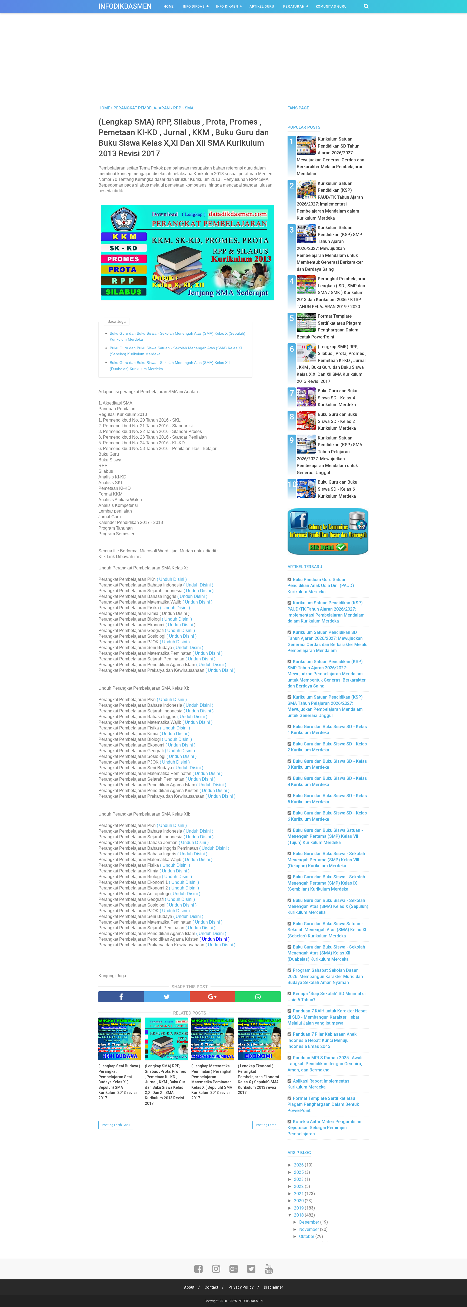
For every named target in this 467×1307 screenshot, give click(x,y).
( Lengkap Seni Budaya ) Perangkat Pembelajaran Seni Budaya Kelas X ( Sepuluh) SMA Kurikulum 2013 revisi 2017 (119, 1082)
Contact (211, 1287)
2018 (299, 1215)
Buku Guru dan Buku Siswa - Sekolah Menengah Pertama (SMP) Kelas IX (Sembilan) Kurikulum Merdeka (326, 883)
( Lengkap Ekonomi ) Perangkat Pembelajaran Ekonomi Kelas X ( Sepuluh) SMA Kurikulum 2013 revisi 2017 (258, 1079)
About (189, 1287)
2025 (299, 1172)
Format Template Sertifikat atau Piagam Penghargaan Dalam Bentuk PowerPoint (323, 1104)
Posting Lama (266, 1125)
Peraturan (293, 6)
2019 (299, 1208)
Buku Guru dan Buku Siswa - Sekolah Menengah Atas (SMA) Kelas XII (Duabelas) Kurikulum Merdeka (170, 365)
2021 (299, 1193)
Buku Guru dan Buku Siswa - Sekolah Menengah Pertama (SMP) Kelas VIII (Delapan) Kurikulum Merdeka (326, 859)
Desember (309, 1222)
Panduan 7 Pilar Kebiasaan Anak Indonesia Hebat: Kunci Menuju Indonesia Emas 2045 (322, 1040)
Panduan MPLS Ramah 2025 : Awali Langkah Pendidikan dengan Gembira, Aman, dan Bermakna (325, 1064)
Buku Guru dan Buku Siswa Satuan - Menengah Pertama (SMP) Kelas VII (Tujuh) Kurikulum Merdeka (325, 836)
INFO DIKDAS (194, 6)
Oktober (307, 1236)
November (309, 1229)
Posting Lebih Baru (116, 1125)
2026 (299, 1165)
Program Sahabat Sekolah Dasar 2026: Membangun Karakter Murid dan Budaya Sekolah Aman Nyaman (325, 976)
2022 (299, 1186)
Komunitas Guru (331, 6)
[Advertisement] (233, 65)
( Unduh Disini (179, 624)
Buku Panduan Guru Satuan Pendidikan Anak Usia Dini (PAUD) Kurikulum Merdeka (321, 585)
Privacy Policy (240, 1287)
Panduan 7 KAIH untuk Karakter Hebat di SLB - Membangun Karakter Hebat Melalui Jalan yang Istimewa (327, 1017)
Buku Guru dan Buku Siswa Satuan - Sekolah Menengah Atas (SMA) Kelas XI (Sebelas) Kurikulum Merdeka (176, 351)
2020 (299, 1200)
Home (169, 6)
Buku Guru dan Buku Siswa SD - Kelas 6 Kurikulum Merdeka (337, 489)
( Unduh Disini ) (172, 579)
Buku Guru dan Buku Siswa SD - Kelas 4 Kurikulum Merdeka (337, 397)
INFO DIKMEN (227, 6)
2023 (299, 1179)
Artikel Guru (261, 6)
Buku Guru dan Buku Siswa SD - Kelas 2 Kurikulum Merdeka (337, 421)
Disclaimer (273, 1287)
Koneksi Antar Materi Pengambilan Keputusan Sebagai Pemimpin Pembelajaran (324, 1127)
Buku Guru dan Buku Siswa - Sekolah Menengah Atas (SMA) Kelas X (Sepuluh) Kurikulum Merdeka (177, 336)
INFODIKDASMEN (125, 6)
